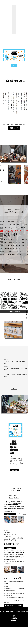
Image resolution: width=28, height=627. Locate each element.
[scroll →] (14, 300)
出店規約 (23, 514)
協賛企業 (23, 611)
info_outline (20, 514)
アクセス (18, 611)
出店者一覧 (12, 611)
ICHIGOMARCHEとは (4, 611)
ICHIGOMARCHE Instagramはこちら (13, 606)
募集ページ (14, 128)
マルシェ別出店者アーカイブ (14, 311)
